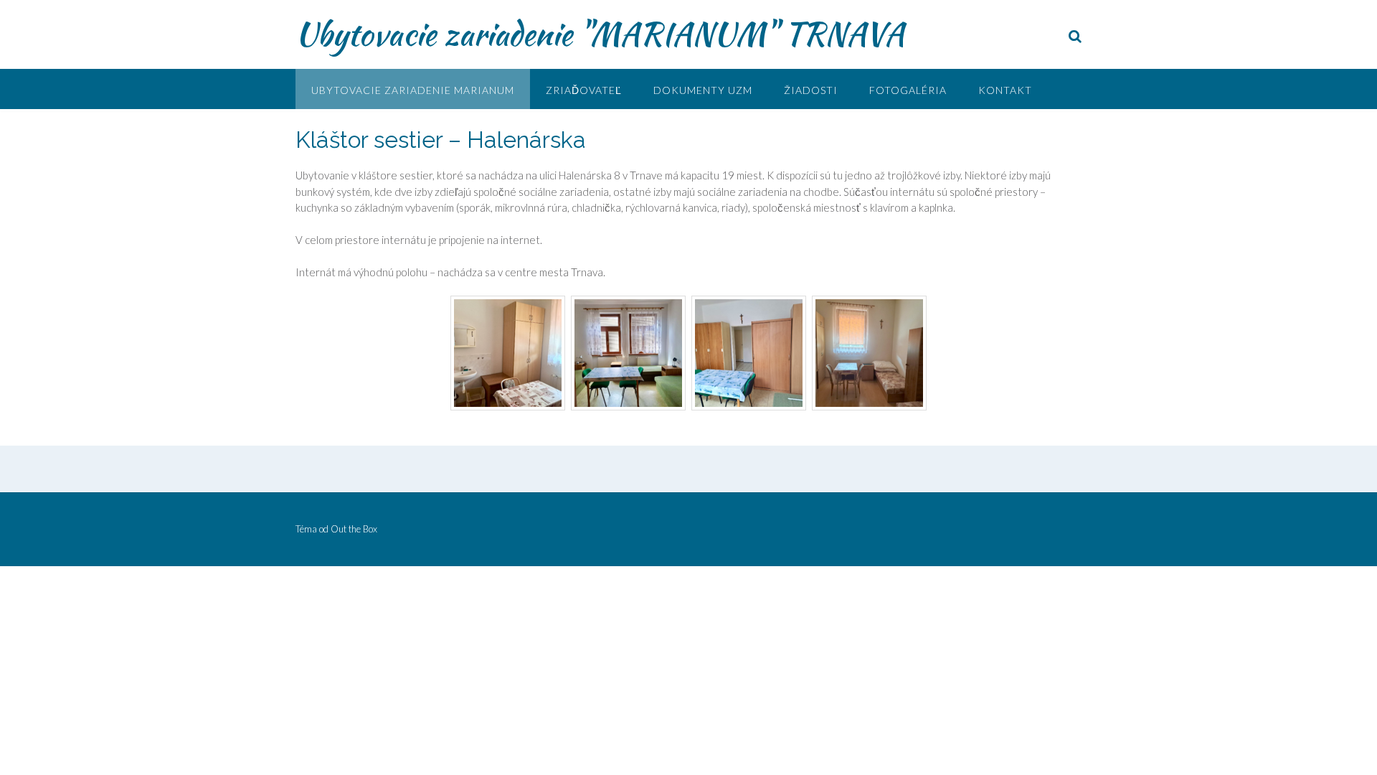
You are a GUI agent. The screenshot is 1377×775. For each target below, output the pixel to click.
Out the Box (354, 529)
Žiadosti (811, 90)
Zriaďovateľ (584, 90)
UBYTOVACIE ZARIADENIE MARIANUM (412, 90)
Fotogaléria (908, 90)
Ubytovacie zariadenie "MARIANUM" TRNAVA (599, 34)
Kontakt (1005, 90)
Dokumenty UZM (702, 90)
